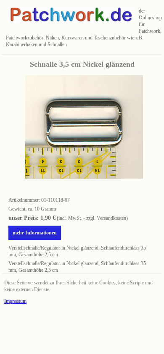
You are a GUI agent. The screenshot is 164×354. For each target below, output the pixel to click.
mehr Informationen (35, 233)
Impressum (15, 301)
